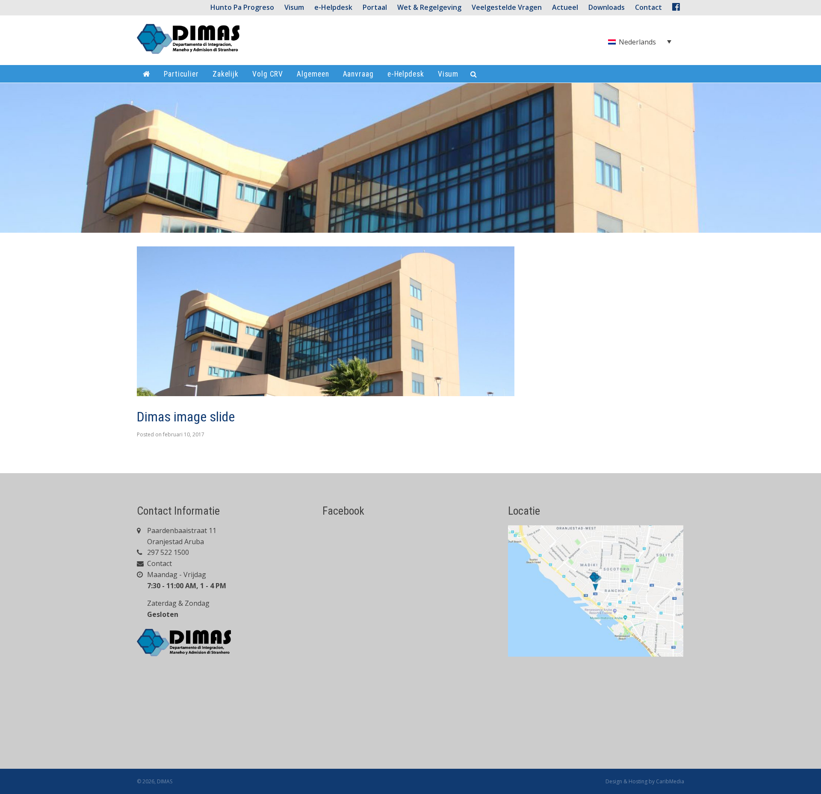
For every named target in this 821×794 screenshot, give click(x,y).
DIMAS (164, 781)
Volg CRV (267, 74)
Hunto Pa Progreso (242, 7)
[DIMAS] (188, 42)
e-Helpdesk (333, 7)
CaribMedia (670, 781)
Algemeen (313, 74)
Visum (294, 7)
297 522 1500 (167, 552)
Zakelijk (226, 74)
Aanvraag (358, 74)
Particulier (181, 74)
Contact (158, 563)
